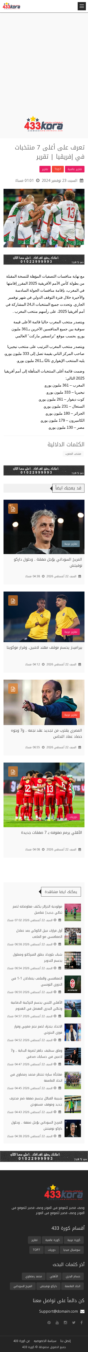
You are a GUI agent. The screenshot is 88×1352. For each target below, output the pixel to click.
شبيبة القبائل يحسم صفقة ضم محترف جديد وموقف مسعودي (35, 1101)
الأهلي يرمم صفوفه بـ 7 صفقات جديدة (51, 832)
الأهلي (54, 1276)
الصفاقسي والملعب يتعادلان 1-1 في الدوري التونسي (36, 981)
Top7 (36, 1249)
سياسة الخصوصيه (45, 1341)
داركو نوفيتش (48, 1286)
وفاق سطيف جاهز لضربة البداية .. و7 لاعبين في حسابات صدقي (36, 1053)
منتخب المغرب (73, 453)
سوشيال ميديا (71, 1249)
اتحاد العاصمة (72, 1286)
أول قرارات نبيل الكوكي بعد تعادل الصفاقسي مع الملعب (39, 933)
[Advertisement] (44, 65)
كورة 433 (28, 1347)
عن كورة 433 (21, 1341)
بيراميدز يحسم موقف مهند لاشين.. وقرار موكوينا (44, 647)
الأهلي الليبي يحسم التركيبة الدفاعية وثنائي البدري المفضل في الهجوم (36, 1005)
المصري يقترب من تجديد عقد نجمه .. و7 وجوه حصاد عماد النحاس (46, 733)
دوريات (52, 1249)
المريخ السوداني (22, 1286)
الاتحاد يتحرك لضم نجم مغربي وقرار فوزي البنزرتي (38, 1029)
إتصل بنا (65, 1341)
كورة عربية (73, 1240)
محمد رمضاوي (33, 1276)
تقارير (34, 1240)
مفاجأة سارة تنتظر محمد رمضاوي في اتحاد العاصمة (36, 1077)
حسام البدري (73, 1276)
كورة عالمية (52, 1240)
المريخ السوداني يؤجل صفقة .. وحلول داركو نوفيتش (48, 562)
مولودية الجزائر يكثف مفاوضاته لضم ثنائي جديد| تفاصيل (37, 909)
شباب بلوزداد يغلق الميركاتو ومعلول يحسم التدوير (37, 957)
